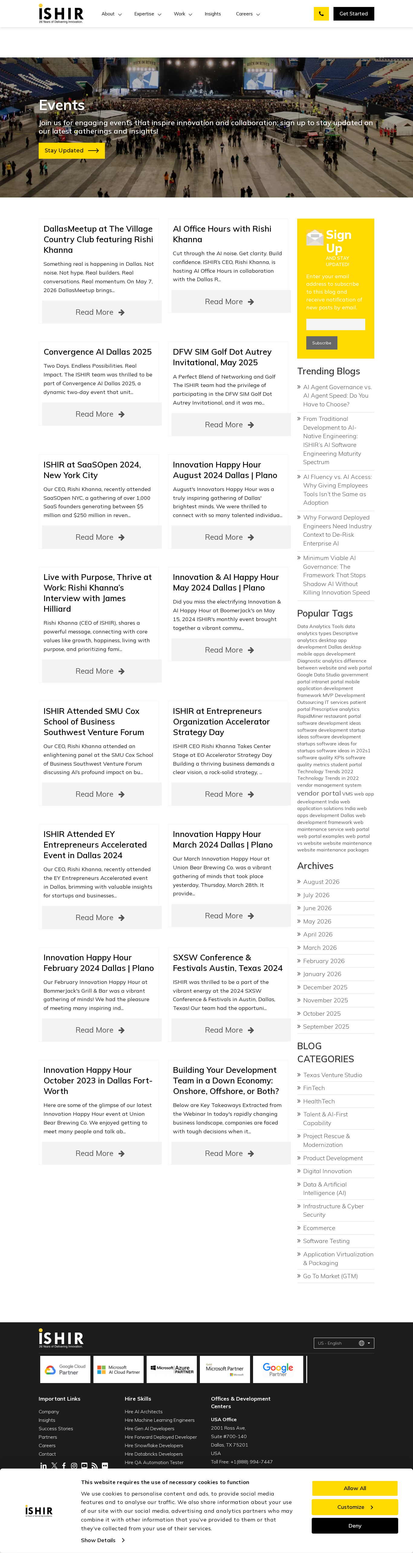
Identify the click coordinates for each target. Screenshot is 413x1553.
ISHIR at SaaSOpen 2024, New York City (92, 469)
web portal (357, 829)
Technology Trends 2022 (325, 771)
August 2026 (321, 881)
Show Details (98, 1540)
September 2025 (326, 1026)
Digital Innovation (327, 1171)
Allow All (355, 1488)
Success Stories (56, 1428)
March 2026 (320, 947)
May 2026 (317, 921)
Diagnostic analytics (320, 661)
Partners (48, 1437)
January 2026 (322, 974)
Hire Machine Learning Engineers (160, 1420)
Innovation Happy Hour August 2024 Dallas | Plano (225, 469)
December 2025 (325, 987)
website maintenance (347, 843)
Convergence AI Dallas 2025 (98, 352)
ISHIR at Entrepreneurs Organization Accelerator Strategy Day (221, 721)
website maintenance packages (333, 850)
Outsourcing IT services (323, 702)
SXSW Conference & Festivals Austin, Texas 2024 (228, 962)
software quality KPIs (320, 757)
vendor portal (319, 793)
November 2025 (325, 1000)
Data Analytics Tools (320, 626)
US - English (330, 1343)
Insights (213, 14)
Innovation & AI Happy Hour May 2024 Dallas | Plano (226, 582)
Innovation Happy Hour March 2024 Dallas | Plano (223, 839)
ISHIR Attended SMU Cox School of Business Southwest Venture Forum (94, 721)
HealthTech (319, 1101)
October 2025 (322, 1013)
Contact (47, 1454)
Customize (350, 1506)
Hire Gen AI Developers (149, 1428)
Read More (95, 312)
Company (49, 1411)
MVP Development (344, 695)
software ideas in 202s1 (344, 750)
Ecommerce (319, 1228)
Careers (244, 14)
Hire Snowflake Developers (154, 1445)
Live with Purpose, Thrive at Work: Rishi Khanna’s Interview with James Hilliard (98, 593)
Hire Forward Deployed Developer (161, 1437)
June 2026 (317, 908)
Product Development (333, 1158)
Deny (355, 1525)
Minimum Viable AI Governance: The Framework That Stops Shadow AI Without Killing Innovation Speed (336, 575)
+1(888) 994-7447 (252, 1462)
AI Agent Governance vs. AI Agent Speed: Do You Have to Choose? (337, 395)
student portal (346, 764)
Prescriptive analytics (335, 709)
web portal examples (320, 836)
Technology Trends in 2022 (328, 778)
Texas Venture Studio (332, 1075)
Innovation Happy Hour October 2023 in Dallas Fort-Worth (98, 1080)
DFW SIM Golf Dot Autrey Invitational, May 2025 (222, 357)
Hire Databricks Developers (154, 1454)
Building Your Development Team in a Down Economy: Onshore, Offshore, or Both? (226, 1080)
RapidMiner (310, 716)
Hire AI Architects (144, 1411)
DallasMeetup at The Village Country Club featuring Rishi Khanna (98, 239)
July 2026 (316, 895)
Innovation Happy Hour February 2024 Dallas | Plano (99, 962)
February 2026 (324, 961)
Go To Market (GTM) (330, 1276)
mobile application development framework (328, 688)
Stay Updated (66, 150)
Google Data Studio (318, 675)
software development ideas (329, 723)
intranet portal (327, 682)
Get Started (354, 14)
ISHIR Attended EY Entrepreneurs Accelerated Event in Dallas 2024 (95, 844)
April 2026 (318, 934)
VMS (347, 794)
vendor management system (329, 785)
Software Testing (326, 1241)
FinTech (314, 1088)
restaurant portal (342, 716)
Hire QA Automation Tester (154, 1462)
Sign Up (339, 241)
